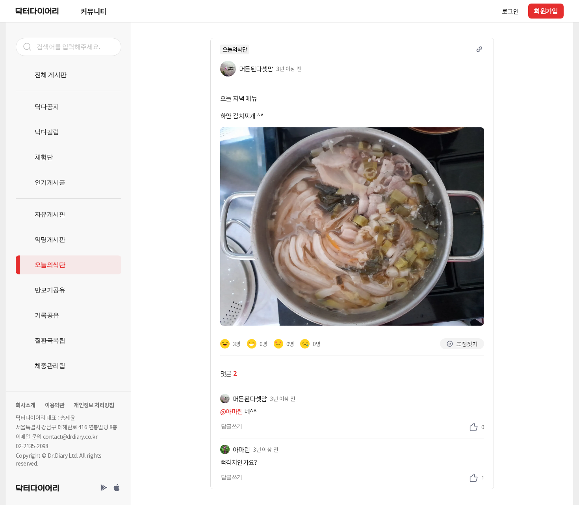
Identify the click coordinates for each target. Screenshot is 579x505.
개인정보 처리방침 (94, 405)
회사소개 (25, 405)
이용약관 (55, 405)
